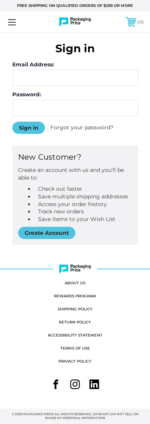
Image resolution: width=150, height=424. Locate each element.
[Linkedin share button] (94, 385)
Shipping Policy (75, 309)
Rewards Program (75, 296)
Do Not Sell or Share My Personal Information (91, 416)
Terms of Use (75, 348)
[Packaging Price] (75, 22)
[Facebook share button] (56, 385)
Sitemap (101, 414)
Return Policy (75, 322)
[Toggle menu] (21, 22)
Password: (26, 94)
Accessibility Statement (75, 335)
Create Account (47, 232)
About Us (75, 282)
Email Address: (33, 64)
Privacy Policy (75, 361)
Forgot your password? (81, 127)
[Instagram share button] (75, 385)
